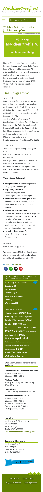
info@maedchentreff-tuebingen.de (20, 431)
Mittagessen (33, 331)
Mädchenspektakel (16, 338)
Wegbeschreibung (13, 482)
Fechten (16, 316)
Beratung (9, 286)
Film (14, 320)
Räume (26, 345)
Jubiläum (17, 265)
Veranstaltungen (12, 296)
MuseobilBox (13, 335)
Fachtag (9, 316)
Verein (8, 299)
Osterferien (8, 345)
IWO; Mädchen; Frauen (11, 327)
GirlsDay (8, 324)
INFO (24, 324)
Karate (26, 328)
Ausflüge (15, 313)
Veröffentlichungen (16, 352)
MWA (22, 334)
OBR (30, 342)
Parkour (14, 345)
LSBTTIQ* (20, 331)
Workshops (10, 303)
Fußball (28, 320)
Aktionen (8, 313)
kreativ (10, 330)
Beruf (22, 312)
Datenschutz (28, 478)
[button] (6, 269)
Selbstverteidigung (10, 349)
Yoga (22, 356)
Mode (6, 335)
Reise (21, 345)
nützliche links (24, 342)
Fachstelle (9, 289)
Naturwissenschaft (12, 342)
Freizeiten (9, 293)
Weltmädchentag (12, 356)
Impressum (14, 478)
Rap (18, 345)
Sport (19, 348)
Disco (29, 313)
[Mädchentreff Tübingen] (21, 9)
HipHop (17, 323)
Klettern (33, 328)
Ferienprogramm (25, 317)
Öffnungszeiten (30, 482)
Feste (7, 265)
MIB (27, 331)
